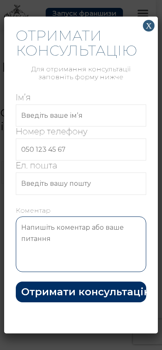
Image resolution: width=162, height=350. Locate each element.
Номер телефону (52, 131)
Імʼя (23, 97)
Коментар (33, 210)
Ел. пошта (36, 165)
